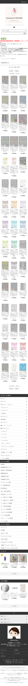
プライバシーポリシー (18, 661)
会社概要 (3, 530)
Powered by (7, 682)
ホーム (2, 58)
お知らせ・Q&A (4, 533)
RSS (19, 662)
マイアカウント (3, 650)
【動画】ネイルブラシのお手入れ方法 (9, 548)
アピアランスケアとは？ (6, 536)
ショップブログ (15, 662)
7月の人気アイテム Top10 (6, 542)
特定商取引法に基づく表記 (9, 661)
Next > (16, 71)
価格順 (15, 67)
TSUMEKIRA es (13, 58)
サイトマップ (4, 527)
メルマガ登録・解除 (8, 662)
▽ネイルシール (7, 58)
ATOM (22, 662)
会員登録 (16, 650)
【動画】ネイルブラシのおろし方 (8, 545)
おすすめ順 (11, 67)
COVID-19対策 (4, 539)
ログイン (2, 653)
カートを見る (17, 653)
